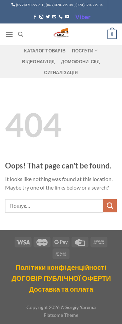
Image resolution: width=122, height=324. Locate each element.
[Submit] (110, 205)
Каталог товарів (44, 50)
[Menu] (9, 34)
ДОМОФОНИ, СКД (80, 61)
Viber (82, 16)
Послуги (82, 50)
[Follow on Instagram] (41, 17)
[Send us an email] (54, 17)
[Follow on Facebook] (35, 17)
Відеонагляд (38, 61)
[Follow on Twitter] (48, 17)
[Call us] (61, 17)
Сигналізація (61, 72)
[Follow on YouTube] (67, 17)
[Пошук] (20, 34)
